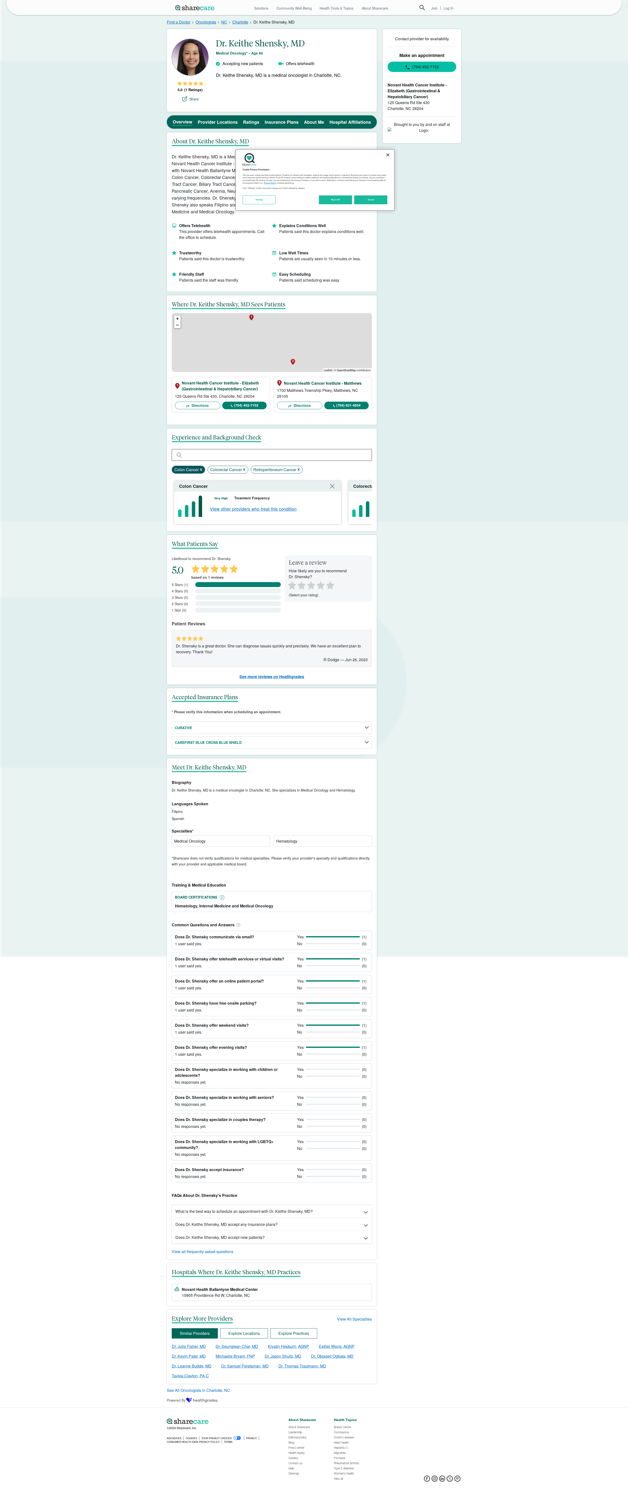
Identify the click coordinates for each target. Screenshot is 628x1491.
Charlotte (240, 22)
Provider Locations (218, 122)
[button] (237, 925)
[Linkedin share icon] (442, 1480)
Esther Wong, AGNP (336, 1346)
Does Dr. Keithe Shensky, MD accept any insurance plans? (226, 1224)
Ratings (251, 122)
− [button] (177, 325)
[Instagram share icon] (434, 1480)
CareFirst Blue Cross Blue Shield (208, 742)
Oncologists (206, 22)
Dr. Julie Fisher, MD (189, 1346)
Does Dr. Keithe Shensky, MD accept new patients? (220, 1237)
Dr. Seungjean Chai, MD (237, 1346)
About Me (314, 122)
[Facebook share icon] (427, 1480)
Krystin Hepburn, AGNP (288, 1346)
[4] (321, 585)
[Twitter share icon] (450, 1480)
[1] (291, 585)
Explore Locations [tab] (244, 1333)
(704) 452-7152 (246, 405)
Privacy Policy (270, 183)
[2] (301, 585)
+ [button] (177, 318)
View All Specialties (354, 1319)
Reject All (335, 199)
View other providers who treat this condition (253, 509)
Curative (183, 727)
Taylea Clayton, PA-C (190, 1376)
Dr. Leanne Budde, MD (191, 1366)
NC (224, 22)
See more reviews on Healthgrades (271, 676)
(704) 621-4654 (348, 405)
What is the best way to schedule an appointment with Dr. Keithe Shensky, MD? (244, 1211)
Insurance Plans (282, 122)
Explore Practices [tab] (293, 1333)
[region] (315, 180)
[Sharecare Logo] (195, 7)
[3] (311, 585)
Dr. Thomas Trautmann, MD (302, 1366)
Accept (371, 199)
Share (194, 98)
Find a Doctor (178, 22)
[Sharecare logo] (221, 1421)
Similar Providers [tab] (195, 1333)
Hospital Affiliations (350, 122)
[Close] (387, 155)
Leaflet (328, 370)
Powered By (176, 1400)
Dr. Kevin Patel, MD (189, 1356)
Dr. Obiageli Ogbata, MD (332, 1356)
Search (422, 7)
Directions (200, 405)
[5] (330, 585)
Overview (182, 122)
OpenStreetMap (346, 370)
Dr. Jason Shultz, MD (283, 1356)
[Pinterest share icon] (457, 1480)
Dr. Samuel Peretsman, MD (245, 1366)
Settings (259, 199)
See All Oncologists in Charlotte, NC (198, 1390)
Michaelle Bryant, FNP (235, 1356)
